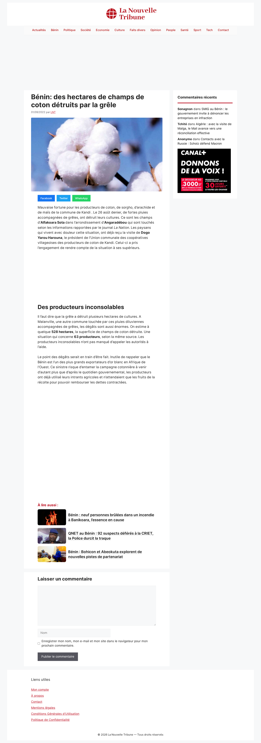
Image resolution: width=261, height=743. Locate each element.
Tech (209, 30)
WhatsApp (81, 198)
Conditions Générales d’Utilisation (55, 714)
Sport (197, 30)
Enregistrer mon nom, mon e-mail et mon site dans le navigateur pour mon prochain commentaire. (95, 643)
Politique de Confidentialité (50, 720)
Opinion (155, 30)
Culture (120, 30)
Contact (223, 30)
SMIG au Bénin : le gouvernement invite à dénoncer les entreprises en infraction (203, 113)
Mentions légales (43, 708)
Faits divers (137, 30)
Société (86, 30)
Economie (102, 30)
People (170, 30)
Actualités (39, 30)
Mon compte (40, 689)
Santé (184, 30)
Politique (69, 30)
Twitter (63, 198)
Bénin (55, 30)
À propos (37, 695)
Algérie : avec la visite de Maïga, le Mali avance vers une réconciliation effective (205, 128)
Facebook (46, 198)
